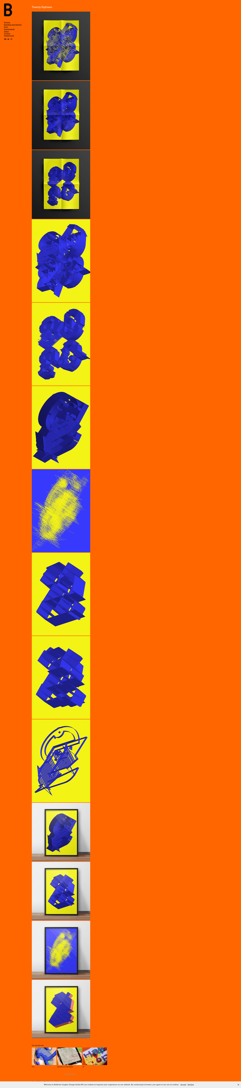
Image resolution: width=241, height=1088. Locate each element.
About (6, 31)
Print (6, 27)
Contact (7, 34)
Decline (191, 1085)
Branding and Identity (13, 25)
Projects (7, 22)
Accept (183, 1085)
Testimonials (9, 36)
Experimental (9, 29)
